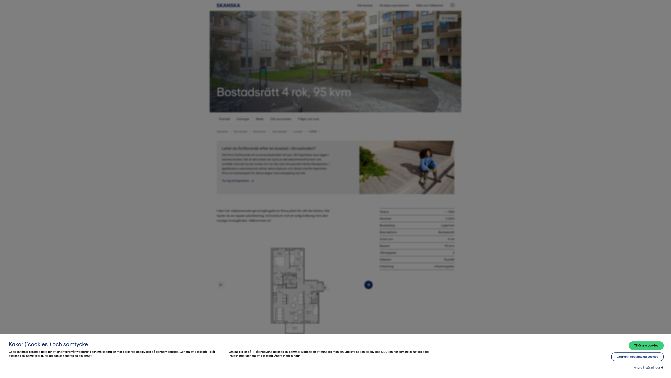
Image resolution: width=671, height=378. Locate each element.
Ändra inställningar (647, 367)
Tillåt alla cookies (646, 345)
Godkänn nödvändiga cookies (637, 357)
